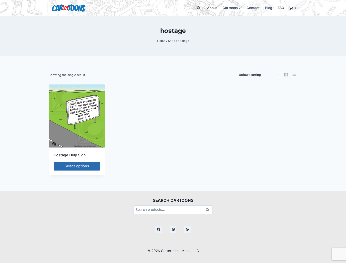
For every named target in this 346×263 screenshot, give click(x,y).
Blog (268, 8)
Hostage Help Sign (70, 155)
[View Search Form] (198, 8)
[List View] (294, 75)
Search (208, 210)
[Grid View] (286, 75)
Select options (77, 166)
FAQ (281, 8)
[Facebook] (158, 229)
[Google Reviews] (187, 229)
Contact (253, 8)
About (212, 8)
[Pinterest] (173, 229)
